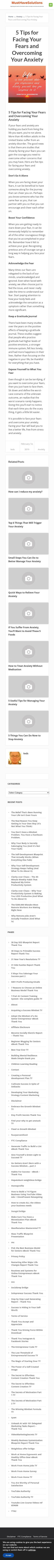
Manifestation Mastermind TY (26, 1228)
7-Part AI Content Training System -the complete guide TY (26, 997)
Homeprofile (17, 1185)
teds (13, 449)
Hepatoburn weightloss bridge (26, 1180)
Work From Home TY (21, 1477)
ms (12, 1242)
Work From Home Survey (24, 1471)
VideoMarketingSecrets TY (24, 1434)
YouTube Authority (20, 1491)
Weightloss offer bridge (23, 1448)
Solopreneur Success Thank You (27, 1293)
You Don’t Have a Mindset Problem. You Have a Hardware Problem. (26, 835)
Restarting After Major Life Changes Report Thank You (24, 1263)
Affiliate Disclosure (20, 1027)
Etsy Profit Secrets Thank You (26, 1115)
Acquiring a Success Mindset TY (26, 1010)
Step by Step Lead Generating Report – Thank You (26, 1300)
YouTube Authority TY (22, 1497)
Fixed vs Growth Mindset (23, 1129)
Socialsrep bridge (19, 1287)
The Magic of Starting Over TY (26, 1361)
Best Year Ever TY (20, 1049)
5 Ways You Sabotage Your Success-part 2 (24, 975)
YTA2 (13, 1511)
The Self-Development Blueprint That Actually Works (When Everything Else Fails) (27, 857)
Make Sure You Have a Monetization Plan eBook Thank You (23, 1220)
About (14, 1004)
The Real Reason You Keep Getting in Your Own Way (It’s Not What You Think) (26, 824)
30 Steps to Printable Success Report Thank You (25, 952)
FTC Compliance (19, 1140)
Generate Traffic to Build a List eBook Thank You (26, 1147)
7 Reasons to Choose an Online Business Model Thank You (26, 989)
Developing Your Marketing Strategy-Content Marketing (25, 1093)
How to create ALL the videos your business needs (26, 1204)
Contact (15, 1069)
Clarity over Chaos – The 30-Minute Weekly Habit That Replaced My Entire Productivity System (25, 880)
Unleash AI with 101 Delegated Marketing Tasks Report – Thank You (26, 1426)
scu (13, 1281)
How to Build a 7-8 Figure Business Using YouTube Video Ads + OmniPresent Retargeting (26, 1194)
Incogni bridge (18, 1211)
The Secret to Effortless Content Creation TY (22, 1385)
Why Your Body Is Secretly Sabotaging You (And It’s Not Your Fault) (25, 846)
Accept (8, 1555)
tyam (13, 1417)
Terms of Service (19, 1316)
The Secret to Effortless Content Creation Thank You (25, 1376)
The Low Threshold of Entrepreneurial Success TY (24, 1354)
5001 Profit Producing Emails (25, 982)
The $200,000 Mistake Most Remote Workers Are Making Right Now (25, 907)
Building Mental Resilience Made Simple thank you (24, 1057)
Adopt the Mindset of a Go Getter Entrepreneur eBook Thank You (24, 1019)
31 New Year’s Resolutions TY (25, 959)
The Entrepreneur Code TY (24, 1347)
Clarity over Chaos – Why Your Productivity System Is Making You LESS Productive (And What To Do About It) (27, 894)
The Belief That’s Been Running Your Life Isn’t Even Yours (26, 813)
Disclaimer (16, 1100)
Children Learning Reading (24, 1064)
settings (32, 1550)
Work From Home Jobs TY (24, 1465)
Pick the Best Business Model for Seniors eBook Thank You (25, 1249)
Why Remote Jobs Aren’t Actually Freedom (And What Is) (25, 918)
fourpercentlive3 (19, 1135)
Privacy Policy (18, 1256)
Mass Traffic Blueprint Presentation (22, 1235)
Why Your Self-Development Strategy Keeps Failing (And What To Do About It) (25, 868)
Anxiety (41, 449)
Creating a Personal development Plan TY (21, 1076)
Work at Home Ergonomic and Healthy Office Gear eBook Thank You (26, 1457)
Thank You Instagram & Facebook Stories (23, 1340)
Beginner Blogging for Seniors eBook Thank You (25, 1042)
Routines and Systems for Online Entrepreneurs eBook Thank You (25, 1273)
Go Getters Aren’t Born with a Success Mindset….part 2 (26, 1164)
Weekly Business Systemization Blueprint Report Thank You (26, 1441)
